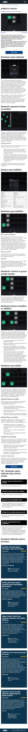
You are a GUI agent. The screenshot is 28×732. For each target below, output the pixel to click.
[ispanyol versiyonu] (22, 22)
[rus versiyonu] (19, 22)
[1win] (4, 730)
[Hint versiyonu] (15, 22)
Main (3, 5)
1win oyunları (9, 5)
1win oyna (14, 52)
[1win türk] (4, 2)
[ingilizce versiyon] (12, 22)
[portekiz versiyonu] (25, 22)
